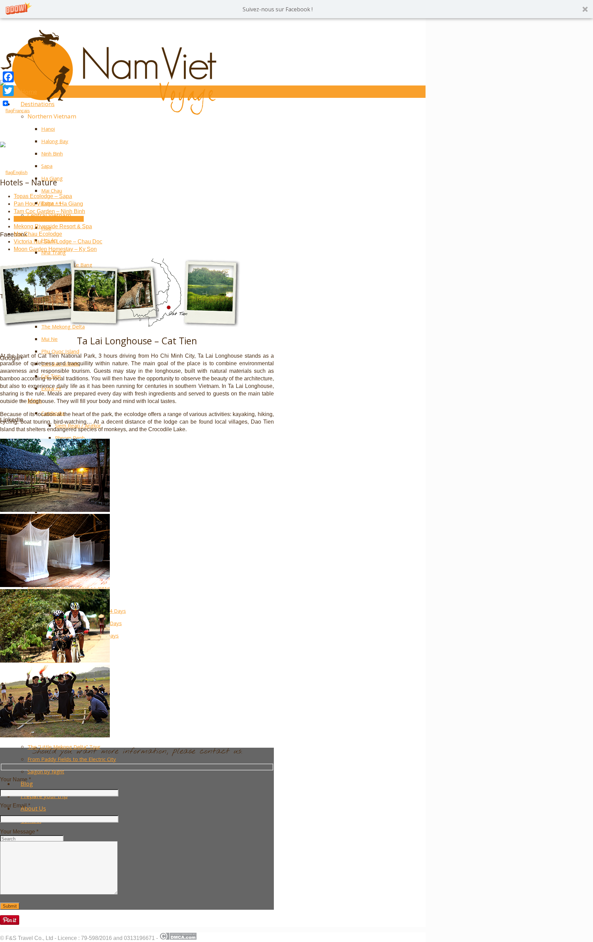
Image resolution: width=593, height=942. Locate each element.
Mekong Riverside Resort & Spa (53, 226)
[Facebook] (8, 77)
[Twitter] (8, 90)
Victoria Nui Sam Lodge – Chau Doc (58, 241)
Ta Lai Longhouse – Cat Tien (49, 219)
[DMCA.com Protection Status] (178, 938)
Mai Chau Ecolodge (38, 234)
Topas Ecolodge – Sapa (43, 196)
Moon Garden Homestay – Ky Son (55, 249)
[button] (296, 9)
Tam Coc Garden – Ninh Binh (49, 211)
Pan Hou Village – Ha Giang (48, 204)
